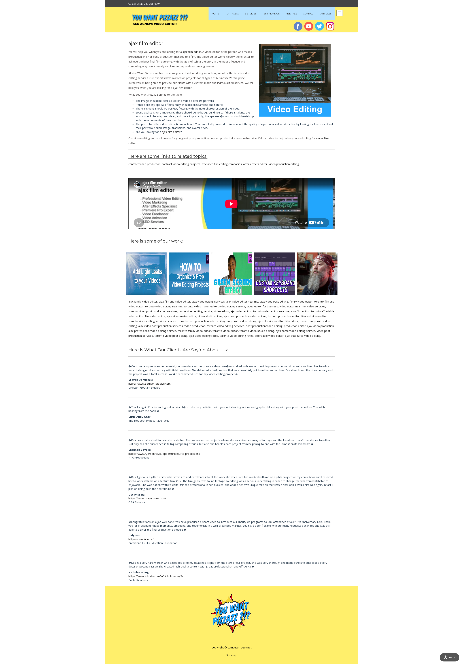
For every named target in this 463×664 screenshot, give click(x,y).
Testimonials (271, 13)
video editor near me (292, 306)
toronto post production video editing (202, 321)
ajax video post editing (274, 301)
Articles (326, 13)
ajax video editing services (208, 301)
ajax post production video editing (245, 316)
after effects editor (255, 164)
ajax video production (320, 326)
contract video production (144, 164)
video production (194, 326)
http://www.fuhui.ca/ (141, 539)
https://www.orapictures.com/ (147, 498)
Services (251, 13)
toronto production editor (284, 316)
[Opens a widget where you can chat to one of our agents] (449, 657)
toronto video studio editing (256, 331)
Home (215, 13)
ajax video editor (241, 311)
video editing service (232, 306)
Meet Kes (291, 13)
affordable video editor (269, 335)
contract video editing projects (181, 164)
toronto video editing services (225, 326)
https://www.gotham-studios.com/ (150, 383)
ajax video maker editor (181, 316)
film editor (291, 321)
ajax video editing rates (203, 335)
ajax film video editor (271, 321)
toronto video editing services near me (152, 321)
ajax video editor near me (242, 301)
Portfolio (232, 13)
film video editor (155, 316)
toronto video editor (225, 331)
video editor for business (262, 306)
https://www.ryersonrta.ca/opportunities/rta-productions (164, 453)
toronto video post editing (170, 335)
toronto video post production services (152, 311)
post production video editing (264, 326)
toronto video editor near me (271, 311)
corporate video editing (241, 321)
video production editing (284, 164)
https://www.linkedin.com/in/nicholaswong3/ (155, 576)
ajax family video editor (142, 301)
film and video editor (314, 316)
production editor (295, 326)
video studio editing (210, 316)
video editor (221, 311)
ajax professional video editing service (152, 331)
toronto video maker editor (201, 306)
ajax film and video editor (174, 301)
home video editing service (196, 311)
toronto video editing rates (236, 335)
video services (316, 306)
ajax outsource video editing (302, 335)
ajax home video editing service (295, 331)
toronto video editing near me (163, 306)
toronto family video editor (194, 331)
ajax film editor (145, 43)
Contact (309, 13)
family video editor (301, 301)
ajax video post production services (160, 326)
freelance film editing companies (222, 164)
